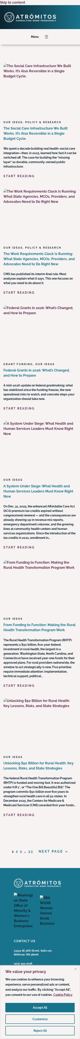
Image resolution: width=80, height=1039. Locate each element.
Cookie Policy (63, 994)
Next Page (53, 851)
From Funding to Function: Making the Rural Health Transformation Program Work (39, 627)
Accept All (40, 1007)
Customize (40, 1019)
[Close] (75, 968)
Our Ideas (13, 122)
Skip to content (12, 2)
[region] (40, 1002)
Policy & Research (43, 122)
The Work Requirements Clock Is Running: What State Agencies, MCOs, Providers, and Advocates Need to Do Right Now (39, 259)
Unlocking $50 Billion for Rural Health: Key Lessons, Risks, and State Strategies (38, 765)
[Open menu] (46, 36)
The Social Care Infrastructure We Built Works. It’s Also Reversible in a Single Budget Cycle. (35, 133)
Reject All (40, 1030)
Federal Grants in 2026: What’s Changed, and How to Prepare (36, 372)
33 (30, 851)
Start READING (19, 176)
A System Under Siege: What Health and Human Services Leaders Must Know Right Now (38, 491)
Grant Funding (18, 364)
